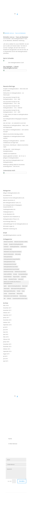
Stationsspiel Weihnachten (9, 291)
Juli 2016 (5, 327)
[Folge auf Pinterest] (22, 401)
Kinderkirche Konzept (8, 271)
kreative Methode (7, 276)
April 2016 (5, 334)
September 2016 (7, 324)
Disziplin (6, 244)
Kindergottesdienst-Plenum (10, 219)
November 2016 (7, 320)
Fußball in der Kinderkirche (9, 153)
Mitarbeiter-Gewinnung (18, 40)
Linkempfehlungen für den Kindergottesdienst (14, 224)
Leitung (5, 279)
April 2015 (5, 361)
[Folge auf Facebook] (10, 401)
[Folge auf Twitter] (13, 401)
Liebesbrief (20, 279)
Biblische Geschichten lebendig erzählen (13, 134)
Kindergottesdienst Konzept (10, 264)
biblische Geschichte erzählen (20, 241)
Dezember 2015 (7, 344)
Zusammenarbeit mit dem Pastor (20, 298)
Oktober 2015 (6, 349)
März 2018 (6, 305)
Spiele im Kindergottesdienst (14, 286)
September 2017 (7, 315)
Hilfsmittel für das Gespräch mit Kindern (12, 251)
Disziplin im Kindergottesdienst (16, 244)
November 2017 (7, 310)
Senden (22, 481)
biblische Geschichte (8, 200)
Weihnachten (19, 293)
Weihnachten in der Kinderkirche (11, 296)
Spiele (5, 286)
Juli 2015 (5, 356)
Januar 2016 (6, 341)
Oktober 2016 (6, 322)
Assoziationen (6, 195)
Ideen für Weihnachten (9, 254)
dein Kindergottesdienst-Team (19, 38)
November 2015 (7, 346)
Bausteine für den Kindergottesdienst (12, 198)
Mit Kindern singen (8, 226)
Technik (18, 291)
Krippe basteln (16, 276)
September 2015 (7, 351)
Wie (4, 298)
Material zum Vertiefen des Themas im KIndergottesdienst (12, 282)
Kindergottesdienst (8, 256)
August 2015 (6, 354)
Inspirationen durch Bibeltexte (10, 216)
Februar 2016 (6, 339)
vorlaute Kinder (11, 293)
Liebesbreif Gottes (13, 279)
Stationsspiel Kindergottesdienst (18, 288)
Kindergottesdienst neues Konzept (11, 269)
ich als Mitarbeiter (7, 40)
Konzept (15, 274)
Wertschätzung (23, 296)
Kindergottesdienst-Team (9, 261)
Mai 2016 (5, 332)
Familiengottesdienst (8, 209)
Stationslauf (24, 286)
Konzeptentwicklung (22, 274)
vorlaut (5, 293)
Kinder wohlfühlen (8, 274)
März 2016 (6, 337)
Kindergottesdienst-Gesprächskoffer (12, 259)
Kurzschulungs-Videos (8, 221)
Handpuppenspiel (7, 212)
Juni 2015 (5, 358)
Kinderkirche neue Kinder (20, 271)
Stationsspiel (6, 288)
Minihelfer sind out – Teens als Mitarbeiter (15, 37)
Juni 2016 (5, 329)
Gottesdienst (23, 246)
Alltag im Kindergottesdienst (10, 193)
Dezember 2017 (7, 308)
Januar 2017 (6, 317)
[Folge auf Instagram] (16, 401)
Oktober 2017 (6, 312)
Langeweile (23, 276)
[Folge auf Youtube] (19, 401)
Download (6, 246)
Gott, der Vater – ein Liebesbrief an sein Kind (14, 123)
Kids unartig (17, 254)
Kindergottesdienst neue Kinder (11, 266)
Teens (23, 291)
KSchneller (8, 38)
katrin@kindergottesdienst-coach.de (12, 235)
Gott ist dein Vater (8, 249)
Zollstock (9, 298)
